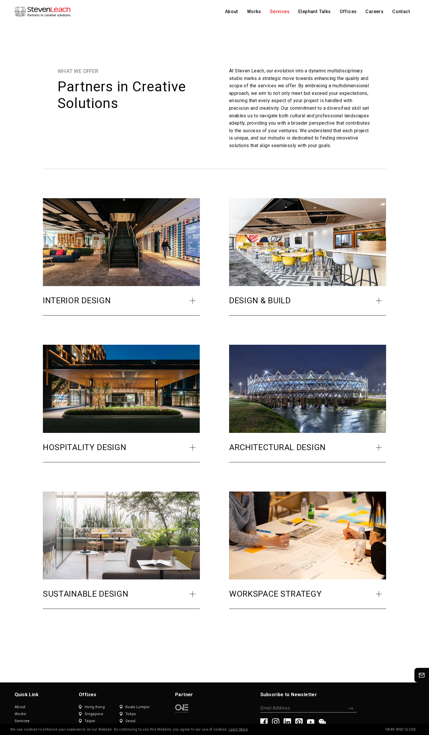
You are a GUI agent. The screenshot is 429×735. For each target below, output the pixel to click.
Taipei (90, 721)
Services (280, 11)
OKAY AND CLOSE (401, 729)
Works (254, 11)
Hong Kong (95, 707)
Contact (401, 11)
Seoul (130, 721)
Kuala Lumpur (137, 707)
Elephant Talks (314, 11)
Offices (348, 11)
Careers (374, 11)
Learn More (238, 729)
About (231, 11)
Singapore (94, 714)
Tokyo (130, 714)
